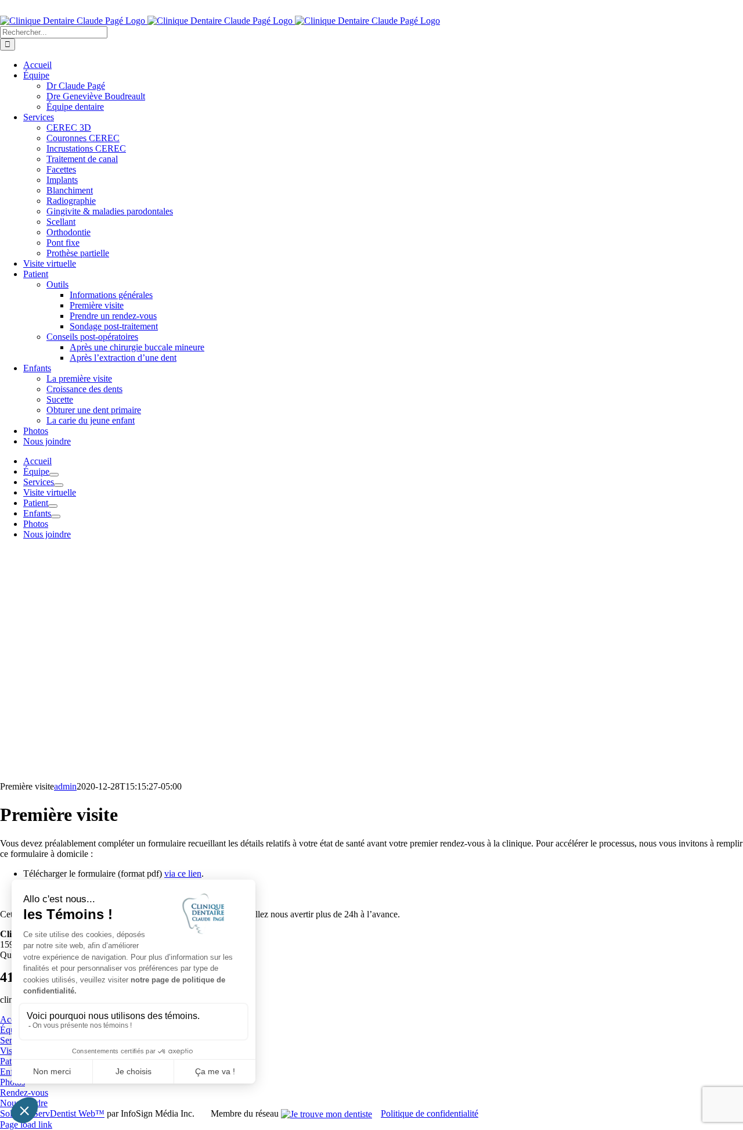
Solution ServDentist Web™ (52, 1113)
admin (65, 786)
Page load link (26, 1124)
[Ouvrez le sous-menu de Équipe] (54, 474)
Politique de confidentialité (429, 1113)
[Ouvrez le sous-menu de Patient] (52, 506)
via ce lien (182, 873)
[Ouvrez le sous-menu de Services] (58, 485)
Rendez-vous (24, 1092)
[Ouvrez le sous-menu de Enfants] (55, 516)
